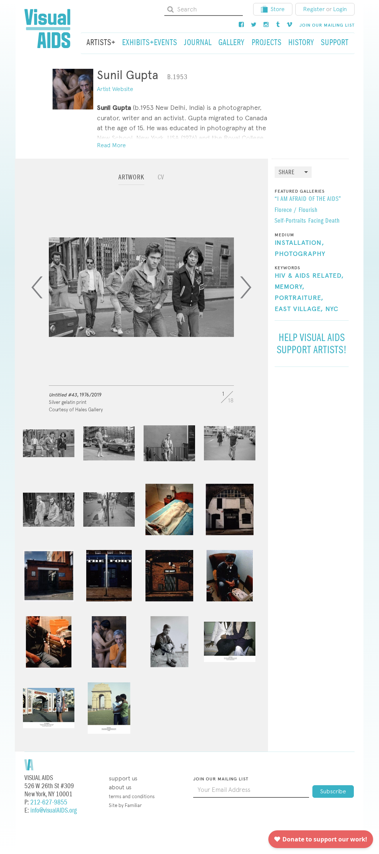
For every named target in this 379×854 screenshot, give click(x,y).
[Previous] (37, 287)
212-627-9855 (48, 802)
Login (340, 9)
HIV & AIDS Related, (309, 276)
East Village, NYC (307, 309)
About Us (120, 787)
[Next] (246, 287)
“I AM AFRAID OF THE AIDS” (308, 199)
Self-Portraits (290, 221)
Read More (111, 145)
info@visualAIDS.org (53, 810)
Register (314, 9)
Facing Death (324, 221)
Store (278, 9)
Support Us (123, 778)
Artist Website (115, 88)
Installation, (299, 243)
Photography (300, 254)
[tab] (131, 180)
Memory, (290, 287)
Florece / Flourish (296, 210)
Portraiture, (299, 298)
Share (287, 172)
